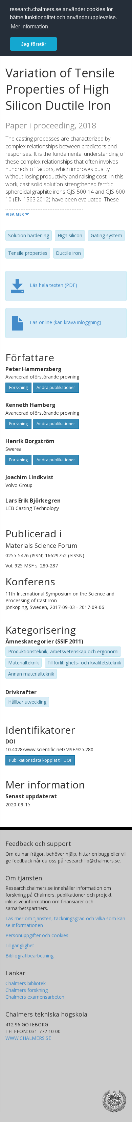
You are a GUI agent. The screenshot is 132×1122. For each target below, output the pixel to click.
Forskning (18, 387)
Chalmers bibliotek (25, 983)
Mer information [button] (29, 26)
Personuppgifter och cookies (36, 935)
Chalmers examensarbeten (34, 997)
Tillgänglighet (19, 945)
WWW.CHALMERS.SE (28, 1038)
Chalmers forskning (26, 990)
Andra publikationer (56, 387)
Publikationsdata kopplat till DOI (40, 760)
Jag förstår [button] (33, 44)
